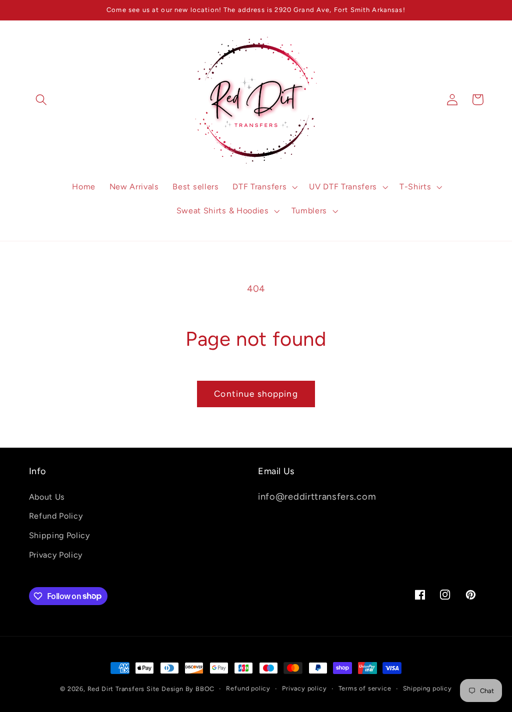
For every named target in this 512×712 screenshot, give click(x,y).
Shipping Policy (59, 535)
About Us (47, 497)
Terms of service (365, 688)
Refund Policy (56, 516)
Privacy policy (304, 688)
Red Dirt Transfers (116, 689)
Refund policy (248, 688)
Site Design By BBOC (180, 689)
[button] (41, 99)
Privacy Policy (56, 555)
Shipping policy (427, 688)
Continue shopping (256, 394)
